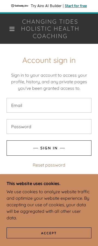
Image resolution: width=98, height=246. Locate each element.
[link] (50, 28)
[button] (12, 28)
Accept (49, 233)
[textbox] (49, 105)
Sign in (49, 148)
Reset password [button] (49, 165)
